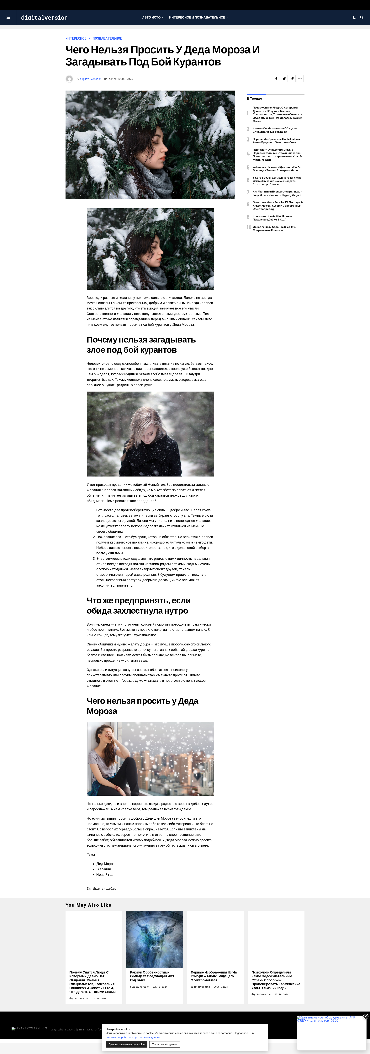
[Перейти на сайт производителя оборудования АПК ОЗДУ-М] (331, 1033)
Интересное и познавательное (197, 17)
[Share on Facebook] (276, 78)
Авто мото (151, 17)
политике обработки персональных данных (133, 1037)
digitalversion (91, 79)
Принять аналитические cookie (127, 1044)
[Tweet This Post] (284, 78)
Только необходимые (164, 1044)
